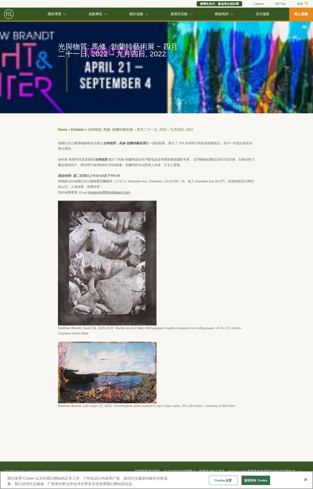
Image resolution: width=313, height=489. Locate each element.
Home (62, 129)
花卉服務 (262, 14)
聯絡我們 (221, 14)
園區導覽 (54, 14)
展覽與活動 (179, 14)
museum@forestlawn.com (109, 192)
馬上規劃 (301, 14)
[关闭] (306, 480)
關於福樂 (136, 14)
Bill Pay (280, 4)
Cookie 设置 (223, 480)
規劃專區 (95, 14)
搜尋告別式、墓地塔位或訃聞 (219, 4)
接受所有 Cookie (255, 480)
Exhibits (77, 129)
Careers (259, 4)
